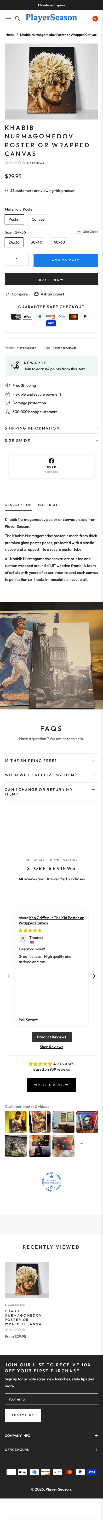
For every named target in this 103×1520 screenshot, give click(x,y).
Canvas (38, 219)
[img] (30, 930)
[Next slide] (94, 975)
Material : (19, 209)
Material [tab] (48, 505)
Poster (14, 219)
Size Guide (90, 231)
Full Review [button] (28, 1019)
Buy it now (51, 280)
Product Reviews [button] (51, 1037)
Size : (15, 232)
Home (10, 35)
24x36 (14, 242)
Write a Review (51, 1085)
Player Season (15, 1305)
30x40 (36, 242)
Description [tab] (18, 505)
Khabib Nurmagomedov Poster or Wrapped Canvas (24, 1317)
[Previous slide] (8, 975)
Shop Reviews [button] (51, 1046)
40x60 (59, 242)
